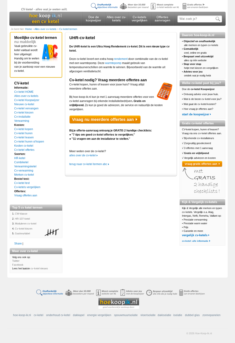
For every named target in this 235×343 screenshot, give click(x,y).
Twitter (16, 260)
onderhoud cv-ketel (58, 315)
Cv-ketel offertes (24, 149)
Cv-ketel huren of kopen (29, 141)
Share (18, 243)
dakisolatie (164, 315)
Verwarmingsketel (25, 166)
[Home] (45, 19)
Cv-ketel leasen (24, 137)
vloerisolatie (148, 315)
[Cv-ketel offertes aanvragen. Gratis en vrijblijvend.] (138, 9)
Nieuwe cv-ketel (24, 104)
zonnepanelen (211, 315)
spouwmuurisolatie (126, 315)
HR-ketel (19, 158)
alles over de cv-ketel (82, 155)
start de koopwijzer (195, 114)
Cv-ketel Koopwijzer (26, 100)
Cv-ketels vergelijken (139, 18)
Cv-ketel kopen (23, 129)
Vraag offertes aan (25, 195)
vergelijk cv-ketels (194, 235)
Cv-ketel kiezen (24, 112)
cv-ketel (38, 315)
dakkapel (78, 315)
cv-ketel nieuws (39, 268)
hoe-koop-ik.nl (22, 315)
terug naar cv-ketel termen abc (88, 164)
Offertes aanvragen (162, 18)
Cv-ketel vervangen (26, 108)
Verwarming (21, 120)
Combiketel (21, 162)
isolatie (177, 315)
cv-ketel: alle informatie (195, 241)
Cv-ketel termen (68, 29)
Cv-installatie (22, 116)
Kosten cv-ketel (23, 145)
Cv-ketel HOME (24, 91)
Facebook (17, 264)
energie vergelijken (99, 315)
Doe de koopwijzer (93, 18)
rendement (121, 59)
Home (29, 29)
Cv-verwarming (23, 170)
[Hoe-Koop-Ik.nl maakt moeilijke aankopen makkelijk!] (118, 303)
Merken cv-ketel (24, 174)
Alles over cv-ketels (116, 18)
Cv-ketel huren (23, 133)
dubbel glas (192, 315)
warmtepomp (113, 63)
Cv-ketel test (22, 183)
